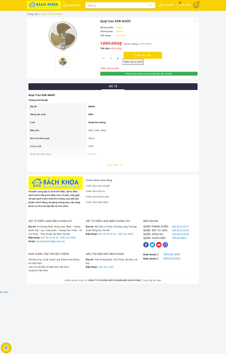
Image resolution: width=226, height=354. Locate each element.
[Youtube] (159, 244)
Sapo (159, 280)
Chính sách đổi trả (95, 191)
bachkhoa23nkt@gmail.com (50, 241)
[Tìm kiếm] (150, 5)
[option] (62, 36)
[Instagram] (165, 244)
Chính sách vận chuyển (98, 185)
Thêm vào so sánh (109, 68)
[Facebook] (146, 244)
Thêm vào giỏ (143, 55)
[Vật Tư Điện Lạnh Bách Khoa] (44, 5)
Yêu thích (185, 5)
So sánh (4, 292)
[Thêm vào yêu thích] (196, 21)
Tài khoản (168, 5)
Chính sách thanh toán (97, 196)
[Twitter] (152, 244)
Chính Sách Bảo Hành (97, 202)
